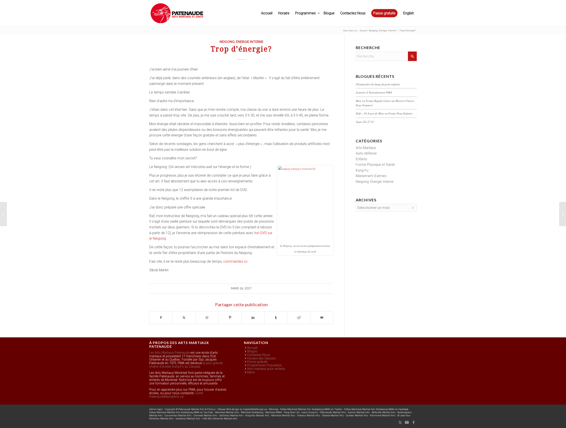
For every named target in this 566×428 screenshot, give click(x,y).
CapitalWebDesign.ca (255, 409)
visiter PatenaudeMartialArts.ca (176, 395)
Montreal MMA (273, 412)
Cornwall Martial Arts (205, 415)
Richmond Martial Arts (382, 415)
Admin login (156, 409)
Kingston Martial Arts (257, 415)
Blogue (252, 351)
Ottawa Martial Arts (333, 415)
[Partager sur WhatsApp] (207, 317)
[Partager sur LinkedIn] (253, 317)
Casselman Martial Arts (177, 415)
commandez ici (235, 261)
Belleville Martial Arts (384, 412)
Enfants (361, 159)
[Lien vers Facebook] (413, 422)
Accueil (252, 348)
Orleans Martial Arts (308, 415)
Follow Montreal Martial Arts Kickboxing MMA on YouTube (181, 412)
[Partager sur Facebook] (160, 317)
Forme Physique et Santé (375, 164)
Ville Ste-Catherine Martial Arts (219, 418)
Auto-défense (366, 153)
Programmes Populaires (264, 365)
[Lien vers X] (400, 422)
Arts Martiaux (366, 148)
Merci (251, 372)
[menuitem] (266, 13)
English (408, 13)
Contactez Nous (258, 355)
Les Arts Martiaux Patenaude (169, 353)
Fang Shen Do (291, 412)
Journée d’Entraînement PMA (374, 92)
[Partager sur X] (184, 317)
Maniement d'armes (371, 176)
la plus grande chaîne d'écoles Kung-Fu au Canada (186, 365)
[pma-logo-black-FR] (177, 15)
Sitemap (273, 409)
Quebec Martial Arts (357, 415)
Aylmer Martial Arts (359, 412)
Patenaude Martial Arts (333, 412)
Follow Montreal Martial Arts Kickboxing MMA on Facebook (376, 409)
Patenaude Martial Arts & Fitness (197, 409)
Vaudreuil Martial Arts (188, 418)
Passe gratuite (257, 362)
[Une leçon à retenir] (3, 214)
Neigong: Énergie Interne (241, 42)
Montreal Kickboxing (252, 412)
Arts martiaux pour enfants (266, 369)
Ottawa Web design (228, 409)
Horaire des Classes (261, 358)
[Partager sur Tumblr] (276, 317)
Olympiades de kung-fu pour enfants (378, 84)
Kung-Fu (362, 170)
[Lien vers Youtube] (406, 422)
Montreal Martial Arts (227, 412)
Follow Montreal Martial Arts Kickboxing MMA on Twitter (311, 409)
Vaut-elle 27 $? (365, 122)
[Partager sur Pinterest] (230, 317)
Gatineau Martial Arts (231, 415)
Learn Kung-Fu (309, 412)
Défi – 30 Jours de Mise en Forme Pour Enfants (384, 113)
